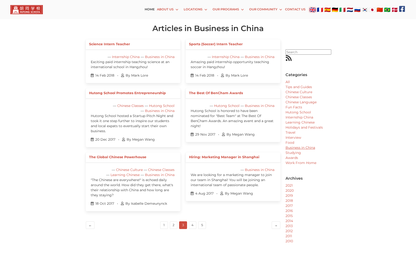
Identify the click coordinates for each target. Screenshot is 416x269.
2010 (289, 241)
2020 (290, 190)
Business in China (160, 57)
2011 (289, 236)
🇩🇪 (335, 10)
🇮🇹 (342, 10)
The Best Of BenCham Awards (216, 93)
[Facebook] (402, 9)
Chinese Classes (130, 106)
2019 (289, 195)
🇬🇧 (312, 10)
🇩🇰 (394, 10)
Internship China (126, 57)
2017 (289, 205)
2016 (289, 211)
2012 (289, 231)
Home (150, 9)
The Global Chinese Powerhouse (117, 157)
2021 (289, 185)
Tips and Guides (299, 87)
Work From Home (301, 163)
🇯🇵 (372, 10)
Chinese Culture (129, 170)
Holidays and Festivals (304, 127)
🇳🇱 (350, 10)
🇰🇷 (365, 10)
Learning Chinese (125, 175)
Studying (293, 153)
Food (290, 142)
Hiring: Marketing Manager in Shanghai (224, 157)
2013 (289, 226)
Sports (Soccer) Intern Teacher (216, 44)
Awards (292, 158)
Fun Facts (294, 107)
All (288, 82)
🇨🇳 (380, 10)
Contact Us (295, 9)
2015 (289, 216)
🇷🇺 (357, 10)
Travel (290, 132)
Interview (293, 137)
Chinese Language (301, 102)
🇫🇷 (320, 10)
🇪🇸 (327, 10)
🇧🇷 (387, 10)
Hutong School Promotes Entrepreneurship (127, 93)
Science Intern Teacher (109, 44)
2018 (289, 200)
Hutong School (162, 106)
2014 (289, 221)
